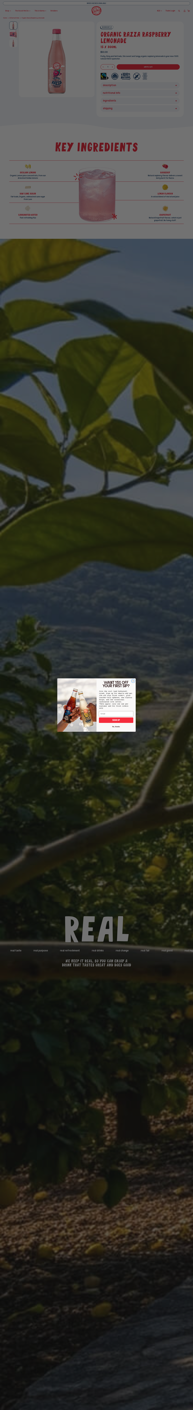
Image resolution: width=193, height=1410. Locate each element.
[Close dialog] (133, 681)
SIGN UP (116, 720)
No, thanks (116, 727)
